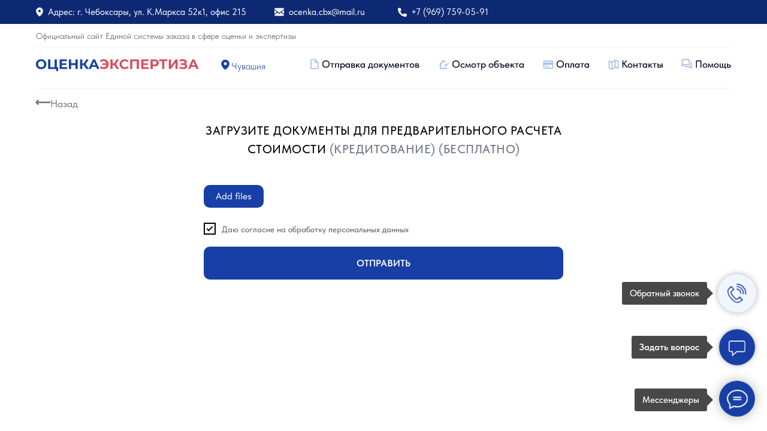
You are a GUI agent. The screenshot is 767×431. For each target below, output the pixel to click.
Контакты (642, 64)
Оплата (573, 64)
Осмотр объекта (488, 64)
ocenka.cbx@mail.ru (327, 12)
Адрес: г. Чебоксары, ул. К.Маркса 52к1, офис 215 (147, 12)
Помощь (713, 64)
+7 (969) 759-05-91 (449, 12)
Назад (64, 104)
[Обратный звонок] (737, 293)
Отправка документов (370, 64)
